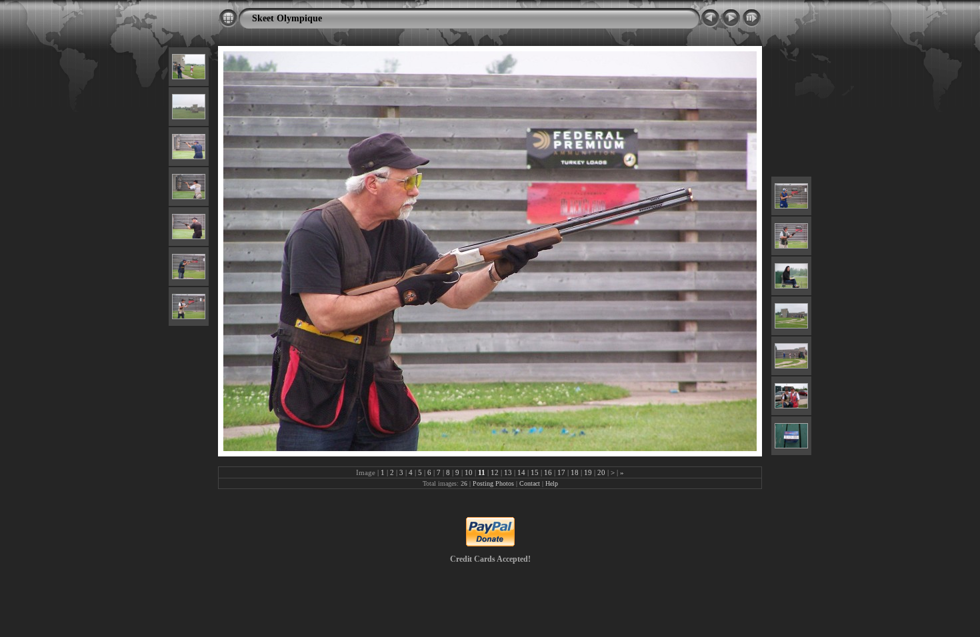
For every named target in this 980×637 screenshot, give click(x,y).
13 (508, 472)
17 (561, 472)
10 (469, 472)
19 (588, 472)
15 (535, 472)
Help (551, 483)
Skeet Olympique (287, 18)
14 (521, 472)
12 (495, 472)
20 (601, 472)
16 (548, 472)
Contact (529, 483)
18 (575, 472)
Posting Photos (493, 483)
